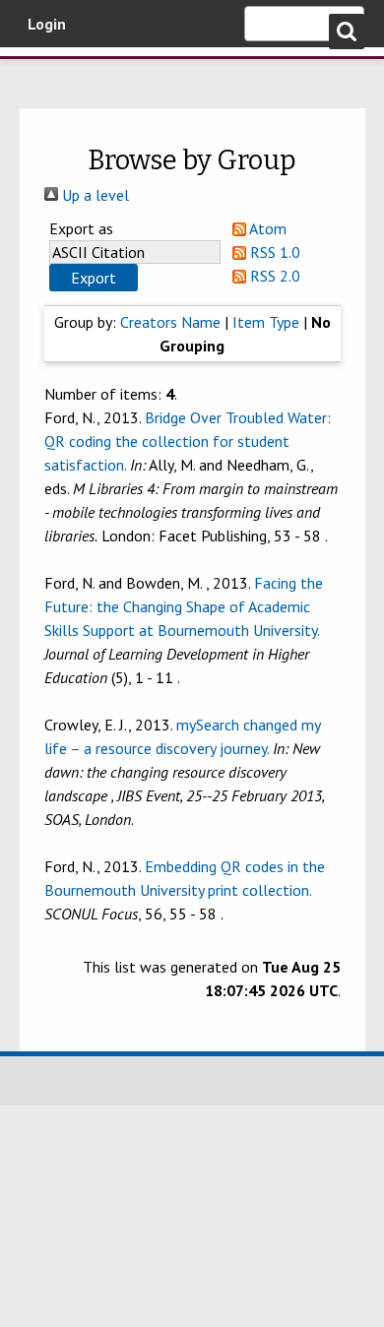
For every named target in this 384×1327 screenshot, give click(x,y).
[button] (93, 277)
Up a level (93, 195)
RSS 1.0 (273, 252)
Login (47, 23)
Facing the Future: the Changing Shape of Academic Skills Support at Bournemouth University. (183, 606)
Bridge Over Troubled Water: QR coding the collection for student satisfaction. (187, 441)
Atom (266, 228)
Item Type (265, 322)
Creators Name (170, 322)
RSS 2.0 (273, 275)
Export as (81, 228)
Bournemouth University (44, 73)
